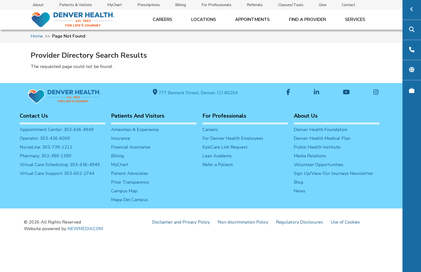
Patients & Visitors (75, 5)
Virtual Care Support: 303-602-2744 (57, 173)
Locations (203, 19)
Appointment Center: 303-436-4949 (57, 129)
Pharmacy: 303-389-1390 (45, 156)
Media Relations (310, 156)
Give (322, 5)
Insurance (120, 138)
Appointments (252, 19)
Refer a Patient (217, 165)
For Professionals (216, 5)
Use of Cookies (345, 222)
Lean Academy (217, 156)
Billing (180, 5)
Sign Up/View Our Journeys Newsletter (333, 173)
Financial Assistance (130, 147)
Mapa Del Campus (129, 200)
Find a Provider (307, 19)
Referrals (255, 5)
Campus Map (124, 191)
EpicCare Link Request (225, 147)
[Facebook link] (288, 92)
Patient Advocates (129, 173)
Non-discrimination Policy (243, 222)
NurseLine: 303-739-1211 (46, 147)
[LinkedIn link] (316, 92)
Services (355, 19)
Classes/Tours (290, 5)
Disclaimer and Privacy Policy (181, 222)
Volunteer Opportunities (318, 165)
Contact (348, 5)
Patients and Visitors (137, 116)
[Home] (73, 19)
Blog (298, 182)
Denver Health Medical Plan (322, 138)
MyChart (114, 5)
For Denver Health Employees (232, 138)
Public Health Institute (317, 147)
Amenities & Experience (135, 129)
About (38, 5)
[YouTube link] (346, 92)
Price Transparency (130, 182)
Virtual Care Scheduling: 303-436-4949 (60, 165)
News (299, 191)
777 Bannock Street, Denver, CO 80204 (197, 93)
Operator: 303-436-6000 (45, 138)
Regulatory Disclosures (299, 222)
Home (37, 36)
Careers (162, 19)
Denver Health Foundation (320, 129)
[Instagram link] (376, 92)
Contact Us (34, 116)
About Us (306, 116)
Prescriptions (148, 5)
